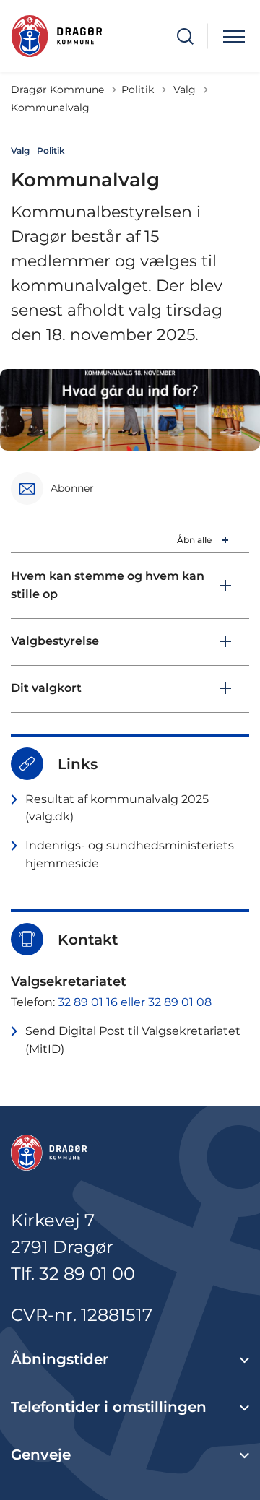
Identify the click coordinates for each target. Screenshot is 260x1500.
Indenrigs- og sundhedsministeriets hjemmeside (129, 854)
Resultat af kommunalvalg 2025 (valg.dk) (117, 808)
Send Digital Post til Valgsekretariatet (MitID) (132, 1040)
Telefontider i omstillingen (109, 1407)
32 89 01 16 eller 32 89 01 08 (135, 1002)
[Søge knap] (185, 36)
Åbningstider (59, 1359)
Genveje (41, 1454)
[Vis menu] (234, 36)
